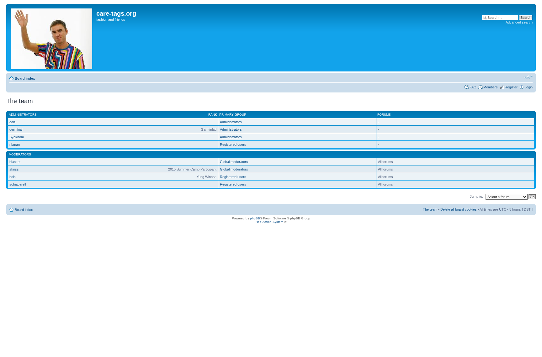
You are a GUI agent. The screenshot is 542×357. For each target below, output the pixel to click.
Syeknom (16, 137)
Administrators (231, 122)
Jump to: (476, 196)
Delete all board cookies (458, 209)
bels (12, 177)
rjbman (14, 144)
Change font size (528, 77)
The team (430, 209)
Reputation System (269, 221)
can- (12, 122)
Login (528, 87)
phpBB (255, 218)
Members (490, 87)
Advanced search (519, 22)
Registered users (233, 144)
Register (511, 87)
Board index (25, 78)
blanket (14, 162)
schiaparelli (17, 184)
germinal (15, 129)
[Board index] (52, 37)
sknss (14, 169)
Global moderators (234, 162)
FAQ (473, 87)
